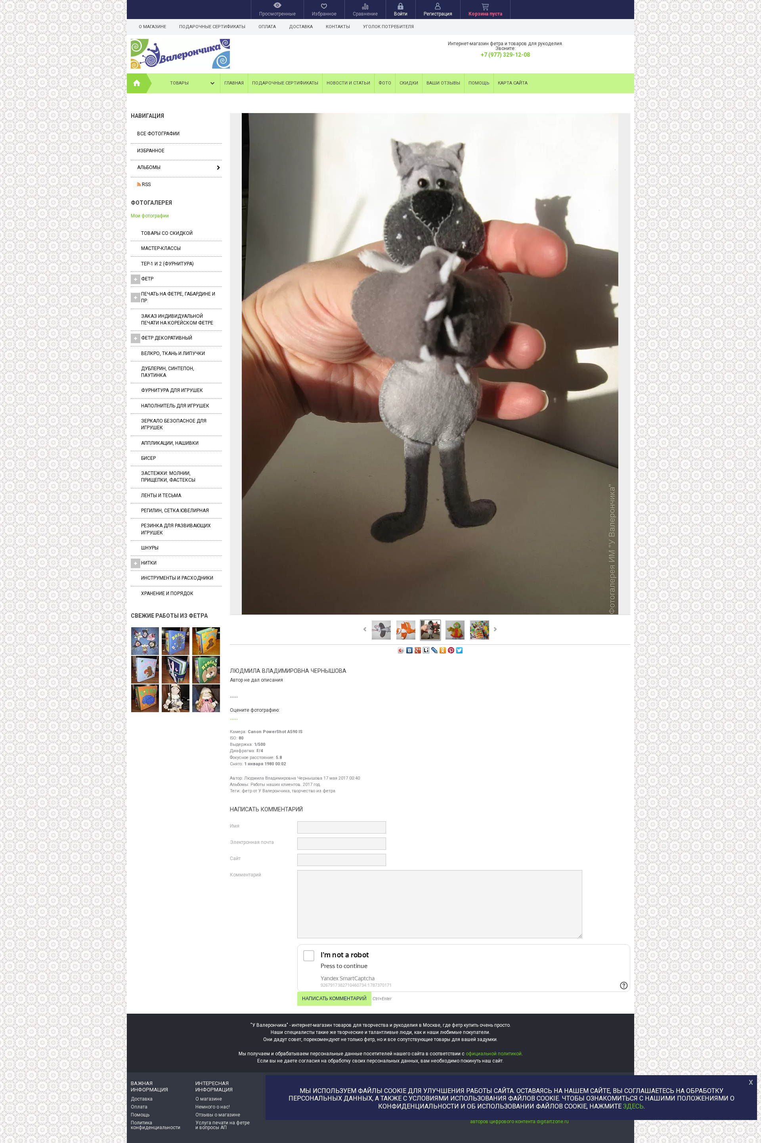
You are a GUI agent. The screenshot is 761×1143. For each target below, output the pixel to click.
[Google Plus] (418, 650)
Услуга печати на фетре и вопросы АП (222, 1125)
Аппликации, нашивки (170, 443)
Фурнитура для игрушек (172, 390)
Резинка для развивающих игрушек (176, 529)
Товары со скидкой (167, 233)
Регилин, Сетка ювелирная (175, 510)
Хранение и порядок (167, 593)
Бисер (148, 458)
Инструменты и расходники (177, 578)
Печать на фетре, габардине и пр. (178, 297)
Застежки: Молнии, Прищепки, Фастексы (168, 477)
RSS (146, 184)
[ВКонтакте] (409, 650)
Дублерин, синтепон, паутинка (167, 372)
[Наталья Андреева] (145, 641)
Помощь (478, 83)
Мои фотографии (150, 216)
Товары (179, 83)
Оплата (267, 26)
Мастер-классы (161, 248)
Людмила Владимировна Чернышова (283, 778)
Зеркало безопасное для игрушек (174, 424)
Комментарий (245, 875)
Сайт (235, 858)
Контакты (338, 26)
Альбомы (149, 167)
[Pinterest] (451, 650)
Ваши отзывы (443, 83)
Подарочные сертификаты (212, 26)
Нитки (149, 563)
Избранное (150, 151)
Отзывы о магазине (217, 1115)
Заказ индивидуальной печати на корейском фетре (177, 319)
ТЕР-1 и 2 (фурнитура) (167, 264)
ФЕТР (147, 279)
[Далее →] (430, 614)
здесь (633, 1106)
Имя (234, 826)
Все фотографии (158, 133)
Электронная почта (252, 842)
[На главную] (137, 83)
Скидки (409, 83)
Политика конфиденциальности (155, 1125)
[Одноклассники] (443, 650)
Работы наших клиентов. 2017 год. (285, 784)
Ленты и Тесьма (161, 495)
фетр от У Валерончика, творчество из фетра (288, 790)
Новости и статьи (348, 83)
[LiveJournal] (434, 650)
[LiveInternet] (426, 650)
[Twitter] (459, 650)
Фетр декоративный (166, 338)
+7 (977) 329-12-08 (505, 55)
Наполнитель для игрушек (175, 406)
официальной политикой (494, 1054)
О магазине (152, 26)
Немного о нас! (212, 1107)
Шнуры (150, 548)
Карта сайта (513, 83)
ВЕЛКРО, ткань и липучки (173, 353)
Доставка (301, 26)
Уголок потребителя (388, 26)
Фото (385, 83)
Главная (234, 83)
